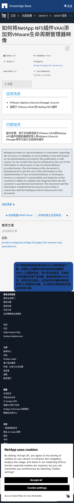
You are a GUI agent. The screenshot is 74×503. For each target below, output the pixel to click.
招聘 (5, 374)
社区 (5, 328)
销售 (5, 390)
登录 (69, 6)
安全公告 (7, 310)
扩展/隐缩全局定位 (70, 14)
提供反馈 (7, 306)
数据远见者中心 (10, 413)
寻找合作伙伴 (9, 397)
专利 (5, 439)
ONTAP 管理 (60, 15)
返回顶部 (7, 204)
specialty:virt (9, 246)
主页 (13, 15)
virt (15, 71)
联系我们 (7, 378)
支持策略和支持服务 (12, 314)
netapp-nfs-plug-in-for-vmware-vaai (48, 65)
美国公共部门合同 (11, 405)
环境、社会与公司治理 (13, 367)
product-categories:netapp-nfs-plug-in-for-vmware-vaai (32, 242)
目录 (9, 84)
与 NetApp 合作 (10, 401)
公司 (5, 347)
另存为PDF (67, 48)
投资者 (6, 371)
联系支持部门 (9, 298)
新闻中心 (7, 351)
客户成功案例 (9, 363)
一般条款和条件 (10, 428)
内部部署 (27, 15)
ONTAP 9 (43, 15)
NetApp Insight (9, 359)
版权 (5, 436)
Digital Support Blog (11, 332)
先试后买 (7, 393)
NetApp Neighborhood (13, 336)
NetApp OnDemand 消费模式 (16, 409)
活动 (5, 355)
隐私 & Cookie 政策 (11, 432)
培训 (5, 325)
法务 (5, 424)
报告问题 (7, 302)
